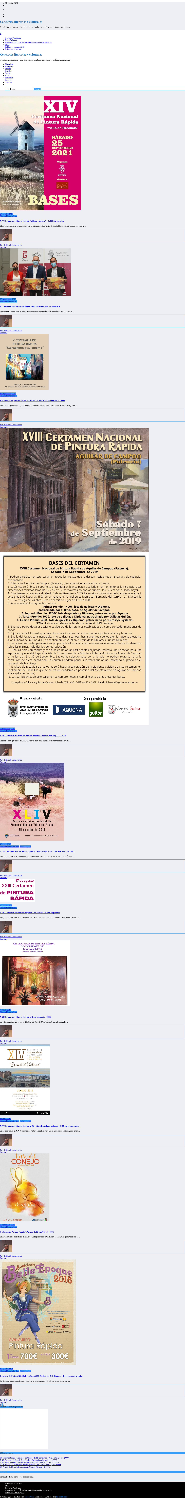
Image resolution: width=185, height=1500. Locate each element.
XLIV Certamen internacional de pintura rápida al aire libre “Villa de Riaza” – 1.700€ (37, 851)
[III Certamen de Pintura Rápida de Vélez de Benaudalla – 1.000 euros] (35, 295)
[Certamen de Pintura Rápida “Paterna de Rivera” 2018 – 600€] (24, 1220)
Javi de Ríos (5, 245)
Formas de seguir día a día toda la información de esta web (28, 42)
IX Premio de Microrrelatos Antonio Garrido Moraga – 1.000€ (25, 1467)
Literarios (9, 64)
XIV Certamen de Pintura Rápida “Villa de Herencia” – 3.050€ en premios (32, 221)
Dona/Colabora (11, 40)
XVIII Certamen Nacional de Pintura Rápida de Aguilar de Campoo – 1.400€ (33, 736)
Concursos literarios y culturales (21, 21)
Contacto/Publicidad (13, 38)
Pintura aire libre (12, 846)
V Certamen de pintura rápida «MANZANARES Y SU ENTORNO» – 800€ (32, 401)
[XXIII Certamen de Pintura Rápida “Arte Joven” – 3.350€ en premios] (17, 901)
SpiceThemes (61, 1497)
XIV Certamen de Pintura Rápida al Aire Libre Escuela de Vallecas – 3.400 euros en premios (39, 1126)
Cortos (7, 73)
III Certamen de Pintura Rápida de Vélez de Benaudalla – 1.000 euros (30, 306)
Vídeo (7, 75)
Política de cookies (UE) (14, 47)
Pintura (8, 69)
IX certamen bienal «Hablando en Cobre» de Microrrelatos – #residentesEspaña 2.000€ (34, 1458)
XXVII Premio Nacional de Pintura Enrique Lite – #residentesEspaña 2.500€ (30, 1465)
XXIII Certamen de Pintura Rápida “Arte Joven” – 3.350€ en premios (30, 913)
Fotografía (9, 66)
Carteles (8, 71)
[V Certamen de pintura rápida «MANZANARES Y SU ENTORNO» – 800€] (24, 389)
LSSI (7, 45)
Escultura (8, 80)
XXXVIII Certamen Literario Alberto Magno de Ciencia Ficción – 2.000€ (29, 1462)
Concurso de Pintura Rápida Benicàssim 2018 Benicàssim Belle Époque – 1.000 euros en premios (41, 1376)
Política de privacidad (13, 49)
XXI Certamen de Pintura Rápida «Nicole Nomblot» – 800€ (25, 1017)
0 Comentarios (16, 245)
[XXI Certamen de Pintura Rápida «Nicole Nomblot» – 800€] (35, 1005)
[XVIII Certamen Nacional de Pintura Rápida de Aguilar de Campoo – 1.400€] (74, 724)
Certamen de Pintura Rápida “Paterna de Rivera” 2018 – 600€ (27, 1232)
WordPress (29, 1497)
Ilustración (9, 78)
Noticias (8, 82)
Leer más (3, 247)
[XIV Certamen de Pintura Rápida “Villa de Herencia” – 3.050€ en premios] (40, 209)
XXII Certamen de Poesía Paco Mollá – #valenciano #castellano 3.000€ (28, 1460)
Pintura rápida (11, 216)
